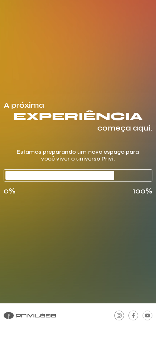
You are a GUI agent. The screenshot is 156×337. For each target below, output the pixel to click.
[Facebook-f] (133, 315)
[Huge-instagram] (119, 315)
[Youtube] (147, 315)
